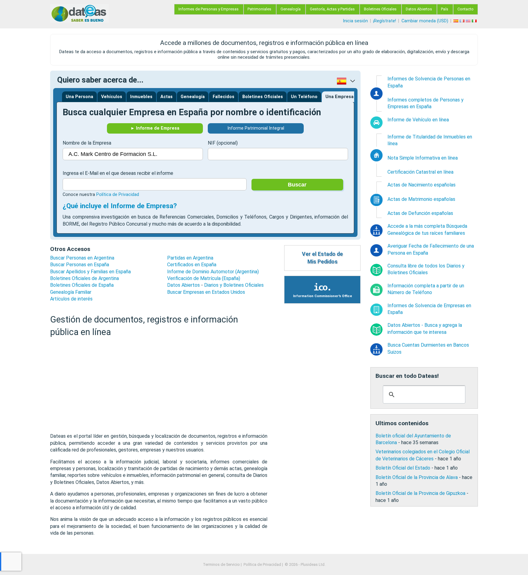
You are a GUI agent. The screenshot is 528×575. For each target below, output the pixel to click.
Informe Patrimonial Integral (255, 128)
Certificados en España (191, 264)
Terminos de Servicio (221, 564)
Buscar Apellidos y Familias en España (90, 272)
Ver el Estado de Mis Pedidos (322, 258)
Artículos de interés (71, 299)
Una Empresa (339, 96)
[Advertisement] (158, 385)
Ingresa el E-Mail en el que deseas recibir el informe (118, 173)
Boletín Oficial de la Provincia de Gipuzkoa (420, 493)
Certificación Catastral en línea (420, 172)
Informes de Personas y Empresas (208, 9)
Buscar (297, 185)
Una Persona (79, 96)
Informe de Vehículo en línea (418, 120)
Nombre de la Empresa (87, 143)
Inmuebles (141, 96)
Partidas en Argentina (190, 258)
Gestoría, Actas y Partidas (332, 9)
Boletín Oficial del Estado (403, 468)
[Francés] (463, 21)
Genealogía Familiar (70, 292)
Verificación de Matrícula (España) (203, 278)
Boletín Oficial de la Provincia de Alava (417, 477)
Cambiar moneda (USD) (425, 21)
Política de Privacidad (117, 194)
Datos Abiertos (419, 9)
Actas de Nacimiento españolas (421, 185)
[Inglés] (469, 21)
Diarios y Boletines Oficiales (234, 285)
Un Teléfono (304, 96)
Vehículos (111, 96)
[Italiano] (475, 21)
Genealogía (290, 9)
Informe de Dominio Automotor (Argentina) (213, 272)
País (444, 9)
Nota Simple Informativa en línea (422, 158)
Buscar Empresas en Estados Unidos (206, 292)
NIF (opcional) (223, 143)
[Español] (456, 21)
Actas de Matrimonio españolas (421, 199)
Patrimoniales (259, 9)
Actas (166, 96)
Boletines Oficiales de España (82, 285)
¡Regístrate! (384, 21)
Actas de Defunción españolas (420, 213)
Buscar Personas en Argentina (82, 258)
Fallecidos (223, 96)
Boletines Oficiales (380, 9)
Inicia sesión (355, 21)
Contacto (465, 9)
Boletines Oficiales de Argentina (84, 278)
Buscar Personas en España (79, 264)
